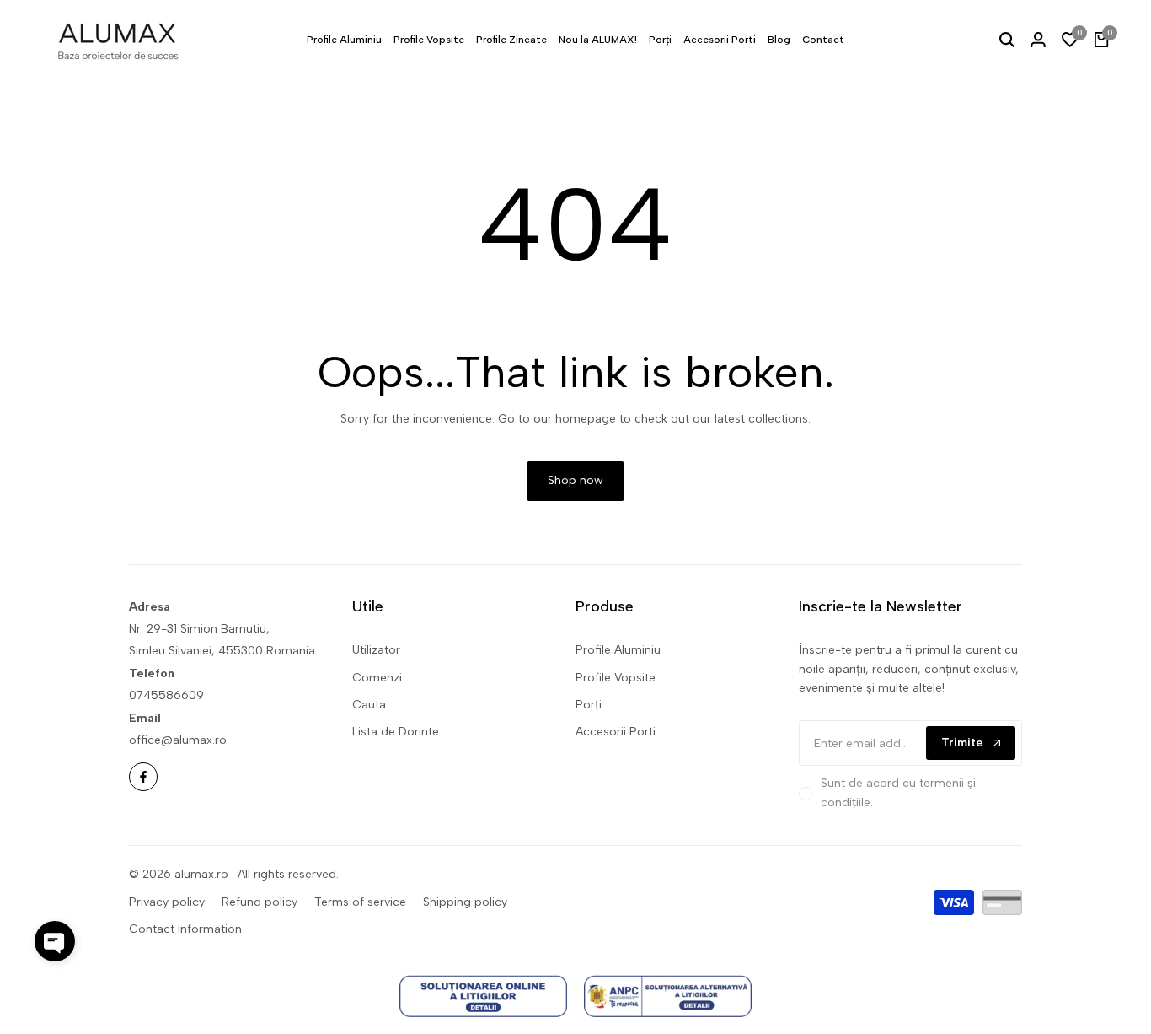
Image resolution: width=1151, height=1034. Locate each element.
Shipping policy (465, 902)
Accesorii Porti (616, 731)
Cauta (369, 704)
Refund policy (259, 902)
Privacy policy (167, 902)
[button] (55, 941)
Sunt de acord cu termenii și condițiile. (898, 792)
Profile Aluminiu (618, 650)
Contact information (185, 929)
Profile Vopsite (616, 677)
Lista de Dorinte (395, 731)
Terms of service (360, 902)
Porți (589, 704)
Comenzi (377, 677)
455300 (240, 651)
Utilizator (376, 650)
